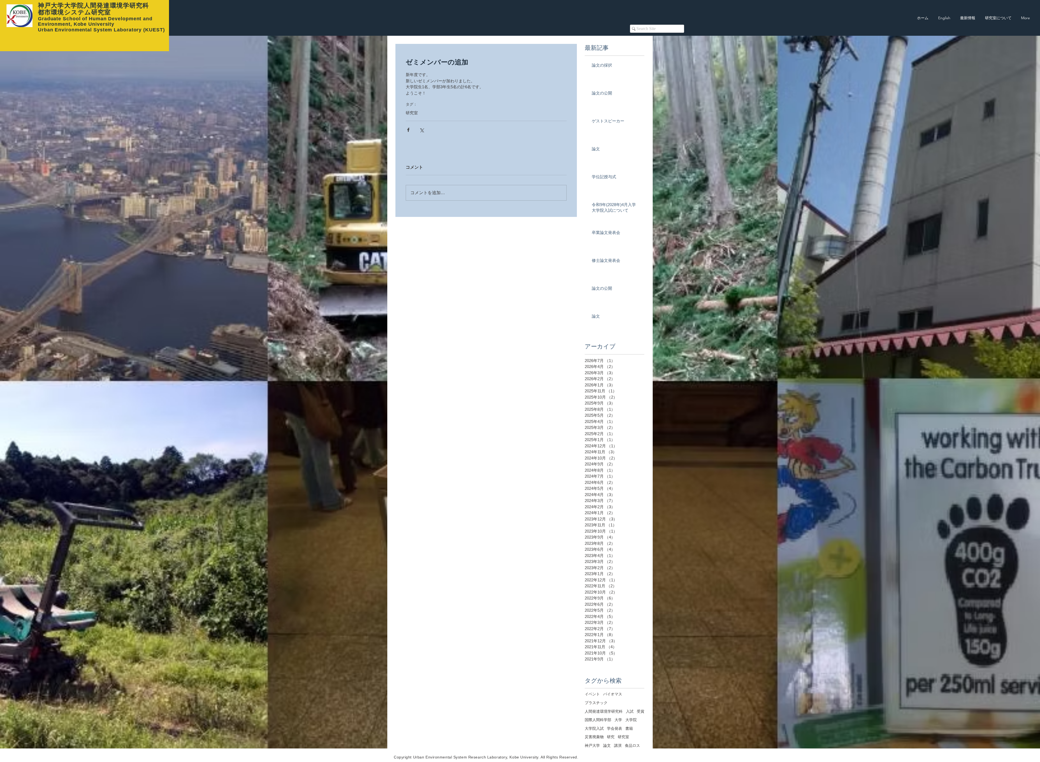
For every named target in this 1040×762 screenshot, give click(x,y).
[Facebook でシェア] (408, 129)
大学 (618, 720)
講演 (618, 745)
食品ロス (632, 745)
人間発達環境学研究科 (604, 711)
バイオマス (612, 694)
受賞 (640, 711)
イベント (592, 694)
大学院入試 (594, 728)
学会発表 (614, 728)
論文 (607, 745)
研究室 (412, 112)
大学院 (631, 720)
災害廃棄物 (594, 737)
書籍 (629, 728)
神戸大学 (592, 745)
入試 (629, 711)
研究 (611, 737)
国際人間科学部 (598, 720)
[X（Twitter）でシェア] (421, 129)
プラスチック (596, 703)
